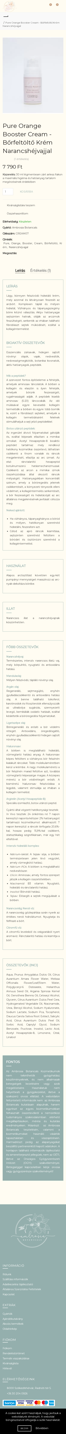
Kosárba (26, 191)
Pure (6, 243)
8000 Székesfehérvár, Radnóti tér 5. (29, 1388)
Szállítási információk (15, 1279)
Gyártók (7, 1313)
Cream (38, 243)
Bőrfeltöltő (51, 243)
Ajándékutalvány (13, 1318)
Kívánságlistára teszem (21, 205)
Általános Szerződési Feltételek (22, 1289)
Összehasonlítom (17, 213)
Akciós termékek (13, 1323)
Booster (27, 243)
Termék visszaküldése (16, 1358)
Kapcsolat (9, 1294)
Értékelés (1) (40, 270)
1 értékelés (21, 159)
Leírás (20, 270)
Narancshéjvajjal (18, 247)
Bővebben (42, 1428)
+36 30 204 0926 (17, 1393)
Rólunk (7, 1274)
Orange (15, 243)
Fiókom (7, 1348)
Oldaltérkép (10, 1328)
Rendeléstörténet (14, 1353)
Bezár (25, 1428)
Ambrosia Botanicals (24, 227)
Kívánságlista (10, 1363)
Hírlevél (7, 1368)
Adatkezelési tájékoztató (18, 1284)
